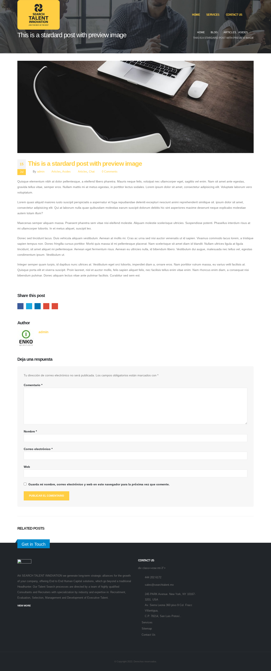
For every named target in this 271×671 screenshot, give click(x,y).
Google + (46, 306)
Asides (66, 171)
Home (196, 14)
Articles (56, 171)
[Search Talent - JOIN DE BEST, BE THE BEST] (38, 15)
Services (213, 14)
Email (55, 306)
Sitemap (147, 628)
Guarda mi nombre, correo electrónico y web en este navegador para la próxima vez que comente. (99, 484)
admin (40, 171)
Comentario (33, 385)
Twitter (29, 306)
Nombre (30, 431)
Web (27, 466)
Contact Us (234, 14)
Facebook (20, 306)
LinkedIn (38, 306)
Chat (92, 171)
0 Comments (110, 171)
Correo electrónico (38, 449)
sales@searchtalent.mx (159, 584)
